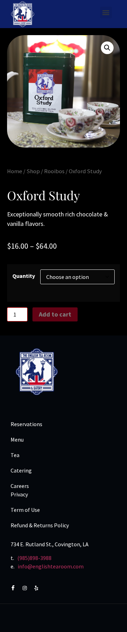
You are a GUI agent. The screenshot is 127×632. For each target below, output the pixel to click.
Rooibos (54, 171)
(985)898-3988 (34, 557)
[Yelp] (40, 587)
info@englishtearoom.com (51, 566)
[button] (106, 12)
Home (14, 171)
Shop (33, 171)
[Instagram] (28, 587)
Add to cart (55, 314)
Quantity (23, 276)
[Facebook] (16, 587)
